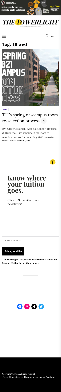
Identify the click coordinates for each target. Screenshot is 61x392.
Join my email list (13, 251)
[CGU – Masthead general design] (30, 1)
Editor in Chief (7, 141)
